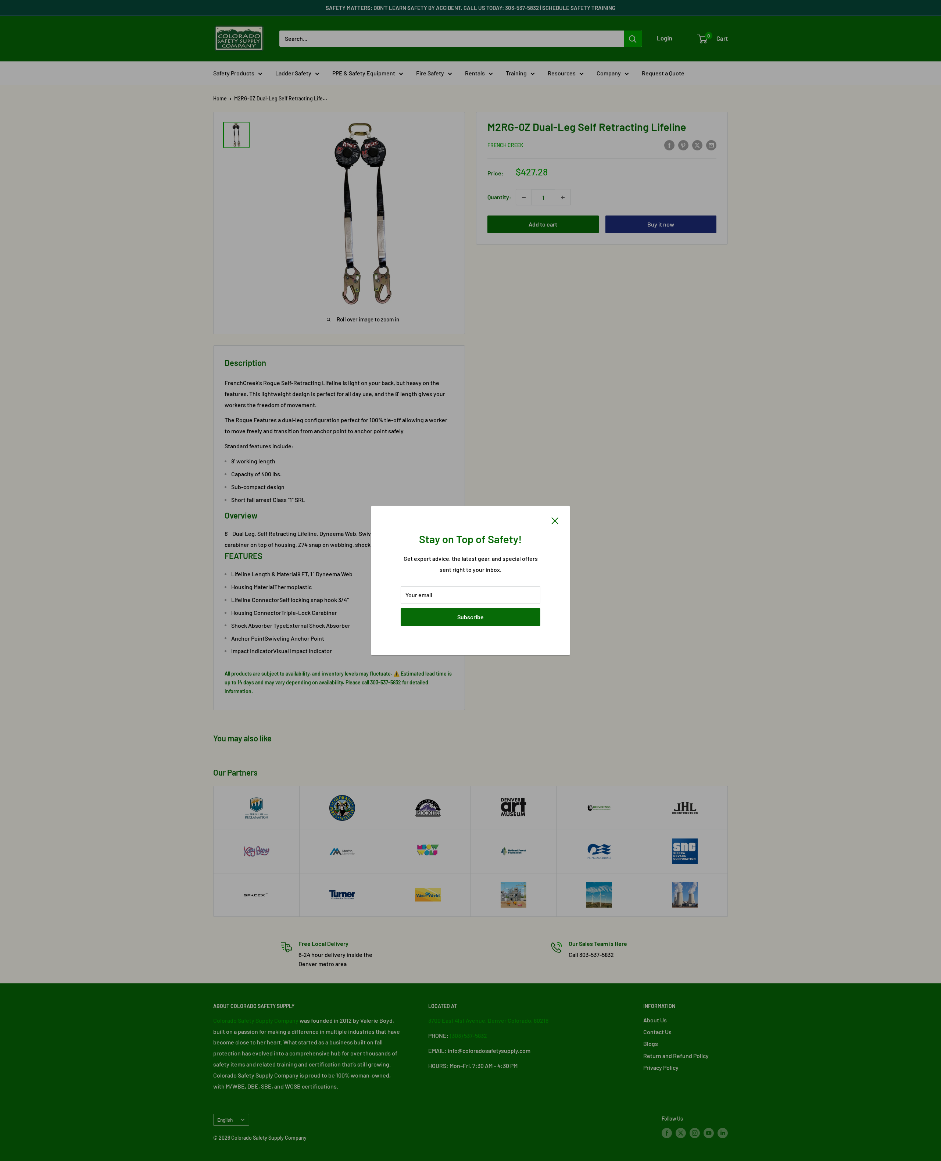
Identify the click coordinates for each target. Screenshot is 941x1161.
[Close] (555, 520)
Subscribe (470, 616)
